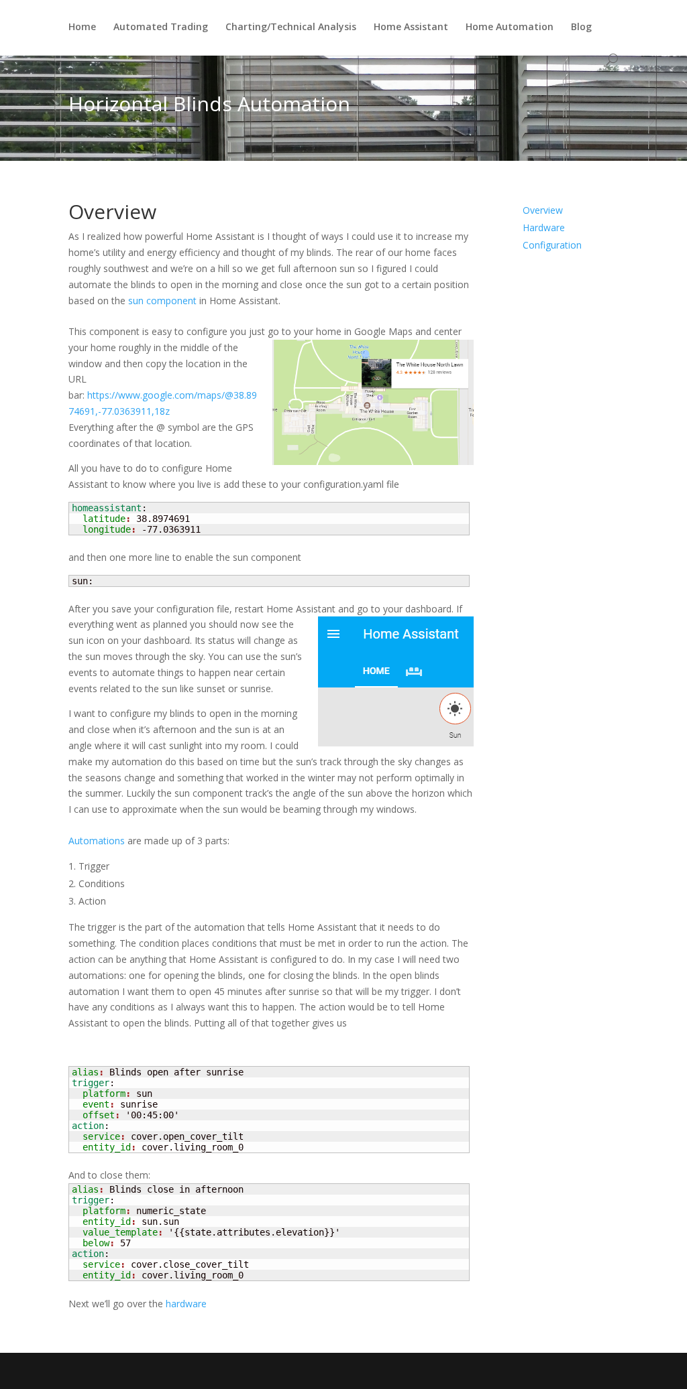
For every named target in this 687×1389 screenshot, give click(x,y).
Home (82, 27)
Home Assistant (411, 27)
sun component (162, 300)
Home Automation (509, 27)
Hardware (544, 227)
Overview (543, 210)
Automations (96, 840)
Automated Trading (160, 27)
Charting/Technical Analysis (290, 27)
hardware (186, 1303)
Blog (581, 27)
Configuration (552, 245)
